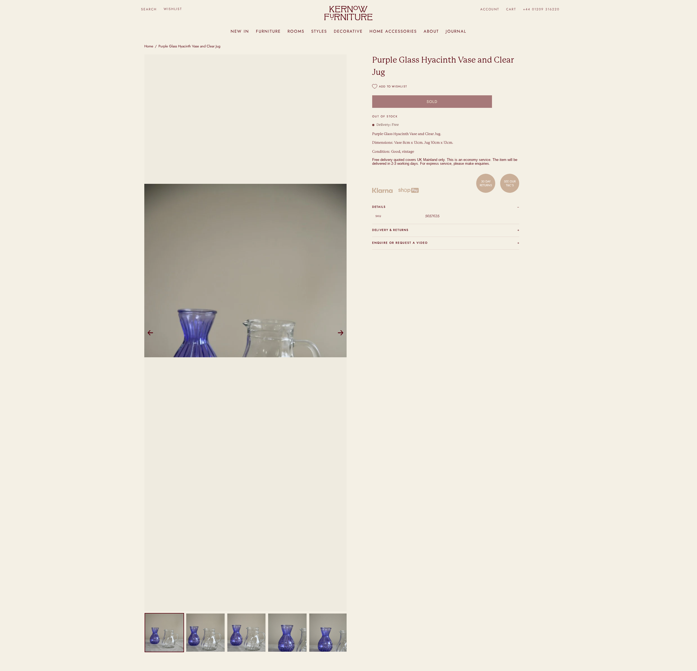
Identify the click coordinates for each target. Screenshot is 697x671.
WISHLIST (173, 9)
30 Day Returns (486, 183)
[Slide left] (150, 333)
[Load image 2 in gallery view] (205, 632)
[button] (148, 9)
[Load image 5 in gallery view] (328, 632)
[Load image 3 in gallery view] (246, 632)
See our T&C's (510, 183)
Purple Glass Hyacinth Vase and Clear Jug (189, 46)
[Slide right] (341, 333)
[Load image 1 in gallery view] (164, 632)
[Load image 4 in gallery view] (287, 632)
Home (148, 46)
